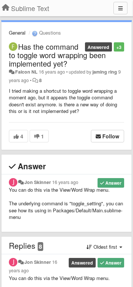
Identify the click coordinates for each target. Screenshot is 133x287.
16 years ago (65, 182)
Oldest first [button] (105, 246)
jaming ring (104, 71)
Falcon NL (26, 71)
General (17, 32)
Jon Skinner (37, 182)
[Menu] (120, 8)
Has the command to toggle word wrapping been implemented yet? (57, 55)
